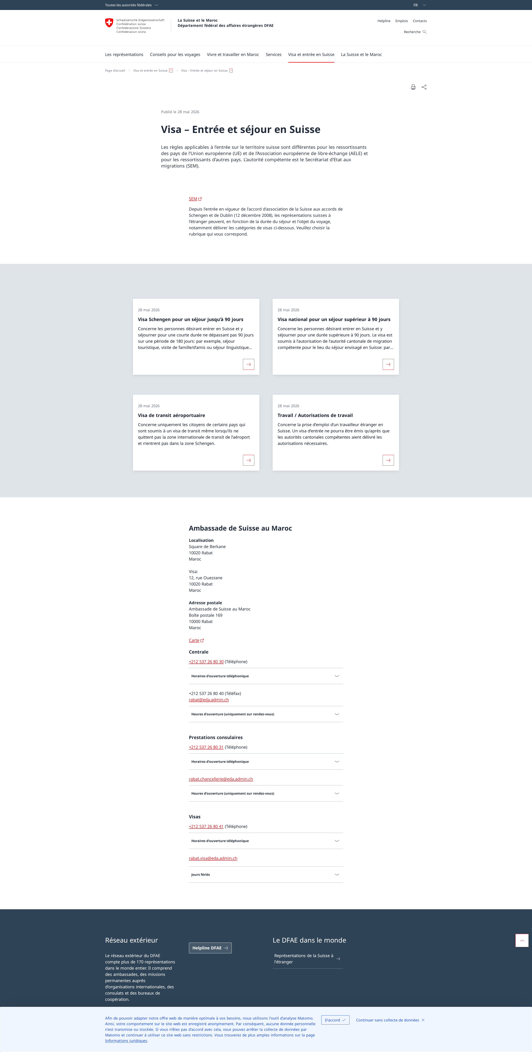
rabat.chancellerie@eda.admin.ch (221, 779)
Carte (194, 640)
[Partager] (424, 87)
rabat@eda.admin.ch (209, 699)
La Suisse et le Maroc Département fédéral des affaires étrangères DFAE (225, 23)
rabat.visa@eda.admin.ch (213, 858)
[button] (124, 54)
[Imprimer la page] (413, 87)
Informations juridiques (126, 1040)
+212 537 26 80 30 (206, 661)
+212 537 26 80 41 (206, 826)
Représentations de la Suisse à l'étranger (303, 959)
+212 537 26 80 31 (206, 747)
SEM (193, 198)
